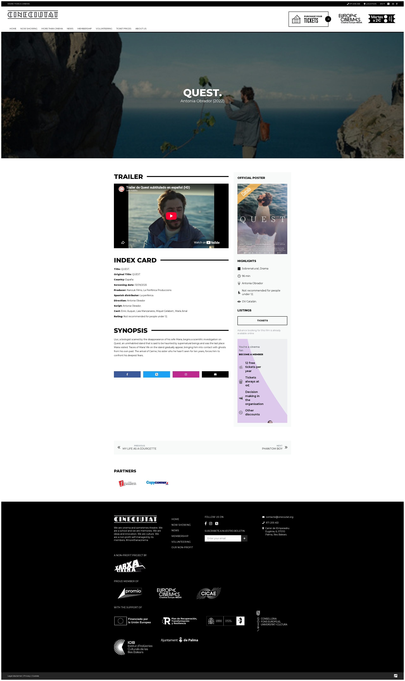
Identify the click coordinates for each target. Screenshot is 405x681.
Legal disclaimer (15, 676)
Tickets (262, 320)
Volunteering (104, 28)
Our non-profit (182, 547)
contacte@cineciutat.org (279, 517)
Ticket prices (123, 28)
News (70, 28)
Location (371, 4)
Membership (179, 536)
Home (13, 28)
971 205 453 (354, 4)
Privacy (27, 676)
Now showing (28, 28)
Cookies (35, 676)
